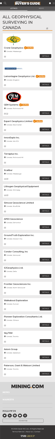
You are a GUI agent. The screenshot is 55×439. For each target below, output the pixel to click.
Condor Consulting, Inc (16, 251)
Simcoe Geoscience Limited (19, 203)
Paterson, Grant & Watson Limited (22, 365)
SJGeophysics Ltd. (13, 268)
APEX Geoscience (13, 219)
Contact (37, 432)
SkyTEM (8, 333)
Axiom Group (11, 349)
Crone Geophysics (13, 48)
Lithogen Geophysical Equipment (21, 186)
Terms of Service (18, 432)
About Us (29, 432)
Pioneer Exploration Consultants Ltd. (23, 316)
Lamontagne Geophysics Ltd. (19, 76)
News (6, 392)
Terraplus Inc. (11, 154)
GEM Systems (11, 105)
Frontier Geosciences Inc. (17, 284)
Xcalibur (8, 170)
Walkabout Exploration (16, 300)
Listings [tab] (13, 8)
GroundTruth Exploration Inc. (19, 235)
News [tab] (41, 8)
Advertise (23, 421)
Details (45, 56)
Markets (8, 399)
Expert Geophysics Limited (18, 121)
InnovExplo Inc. (12, 137)
